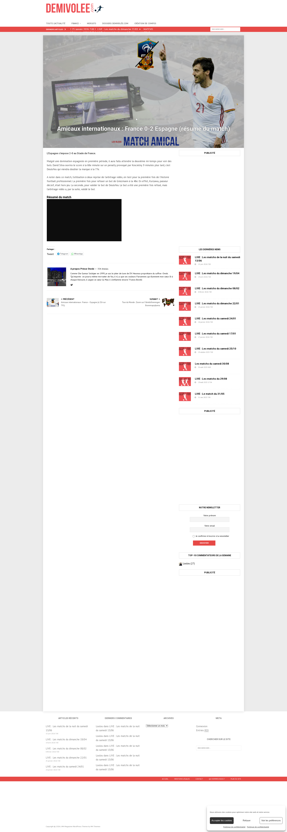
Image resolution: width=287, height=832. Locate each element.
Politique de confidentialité (234, 827)
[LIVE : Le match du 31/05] (185, 396)
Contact (199, 779)
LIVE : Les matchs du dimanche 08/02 (217, 288)
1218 (218, 367)
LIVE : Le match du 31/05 (209, 393)
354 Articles (103, 268)
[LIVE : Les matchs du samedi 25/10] (185, 351)
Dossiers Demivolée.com (115, 23)
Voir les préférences (271, 820)
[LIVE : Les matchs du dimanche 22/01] (185, 306)
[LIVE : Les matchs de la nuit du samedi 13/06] (185, 260)
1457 (218, 397)
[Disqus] (110, 358)
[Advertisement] (186, 9)
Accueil (165, 779)
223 (220, 307)
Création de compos (145, 23)
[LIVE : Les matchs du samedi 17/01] (185, 336)
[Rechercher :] (225, 29)
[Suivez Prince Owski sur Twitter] (72, 285)
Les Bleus (160, 119)
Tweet (50, 253)
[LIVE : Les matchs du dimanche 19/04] (185, 276)
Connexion (201, 726)
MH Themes (95, 826)
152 (220, 337)
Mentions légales (182, 779)
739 (218, 292)
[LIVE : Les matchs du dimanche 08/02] (185, 291)
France (75, 23)
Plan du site (236, 779)
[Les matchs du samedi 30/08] (185, 366)
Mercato (91, 23)
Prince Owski (145, 119)
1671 (220, 352)
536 (218, 277)
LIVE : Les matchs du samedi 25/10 (215, 348)
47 (217, 264)
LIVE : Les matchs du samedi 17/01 (215, 333)
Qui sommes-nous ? (217, 779)
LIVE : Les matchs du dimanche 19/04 (217, 273)
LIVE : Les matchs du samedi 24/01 (215, 318)
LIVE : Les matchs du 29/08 (211, 378)
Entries (202, 730)
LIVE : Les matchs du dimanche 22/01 (217, 303)
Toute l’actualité (55, 23)
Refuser (247, 820)
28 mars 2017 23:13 (126, 119)
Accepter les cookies (222, 820)
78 (218, 382)
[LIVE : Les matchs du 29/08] (185, 381)
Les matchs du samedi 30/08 (212, 363)
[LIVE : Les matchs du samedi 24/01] (185, 321)
